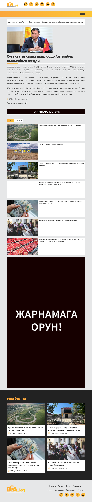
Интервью (59, 490)
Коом (68, 486)
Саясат (61, 486)
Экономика (70, 490)
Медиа (80, 490)
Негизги (52, 486)
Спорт (50, 490)
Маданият (77, 486)
